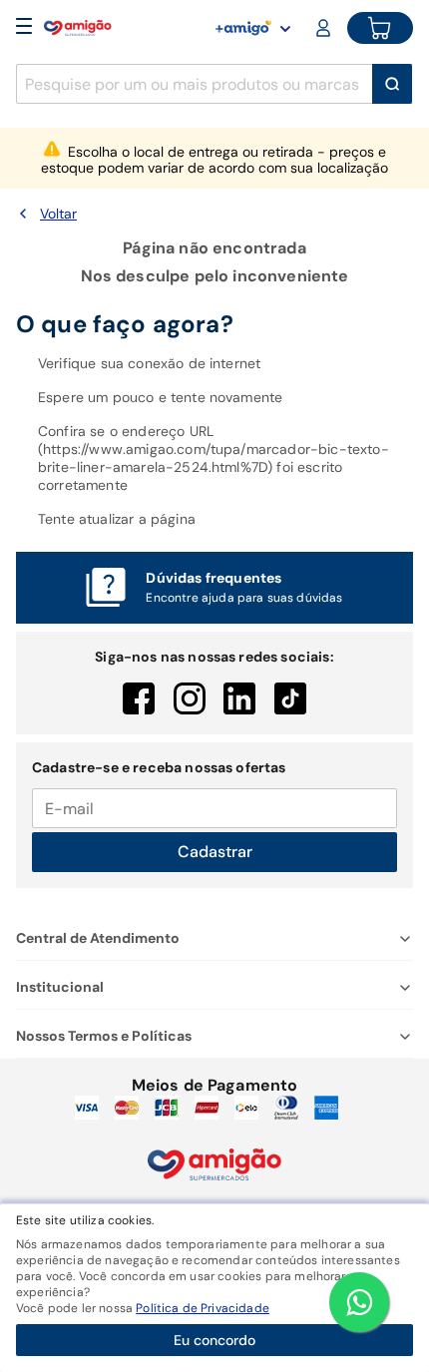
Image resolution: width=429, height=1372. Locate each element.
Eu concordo (214, 1340)
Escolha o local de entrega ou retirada (214, 160)
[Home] (78, 28)
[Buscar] (392, 84)
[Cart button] (380, 28)
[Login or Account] (325, 28)
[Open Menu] (24, 28)
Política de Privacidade (202, 1308)
